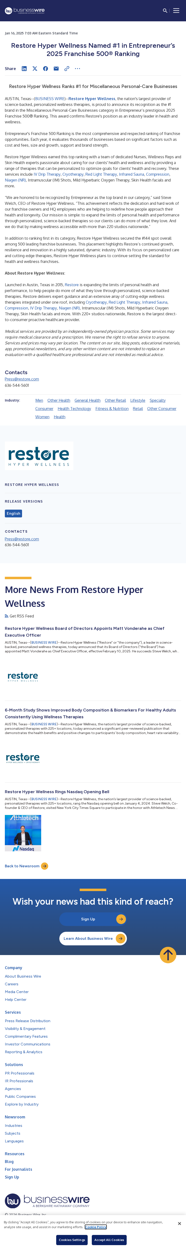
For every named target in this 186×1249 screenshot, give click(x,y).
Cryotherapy (73, 174)
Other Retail (115, 400)
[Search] (165, 10)
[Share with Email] (56, 68)
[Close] (179, 1223)
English (13, 513)
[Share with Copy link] (67, 68)
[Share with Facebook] (45, 68)
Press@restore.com (22, 379)
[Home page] (25, 10)
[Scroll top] (168, 955)
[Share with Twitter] (35, 68)
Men (39, 400)
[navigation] (176, 11)
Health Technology (74, 408)
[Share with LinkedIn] (24, 68)
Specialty (158, 400)
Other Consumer (161, 408)
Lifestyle (137, 400)
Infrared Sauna (131, 174)
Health (59, 416)
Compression (157, 174)
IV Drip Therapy (47, 174)
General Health (88, 400)
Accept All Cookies (109, 1240)
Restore (72, 284)
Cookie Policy (95, 1227)
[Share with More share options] (77, 68)
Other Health (58, 400)
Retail (138, 408)
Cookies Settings (72, 1240)
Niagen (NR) (15, 180)
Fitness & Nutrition (112, 408)
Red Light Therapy (101, 174)
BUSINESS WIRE (49, 98)
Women (42, 416)
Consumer (44, 408)
